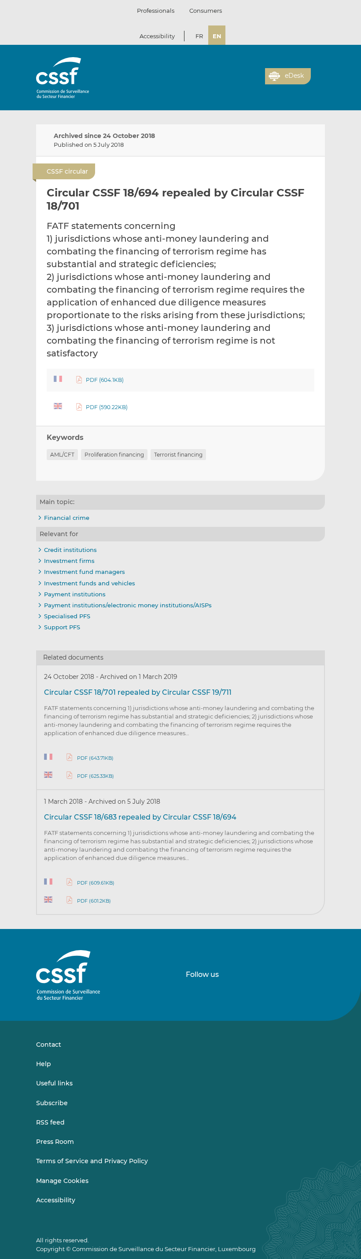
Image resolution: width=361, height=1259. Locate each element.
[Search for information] (244, 81)
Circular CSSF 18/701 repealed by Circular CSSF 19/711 (138, 692)
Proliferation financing (114, 454)
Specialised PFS (67, 616)
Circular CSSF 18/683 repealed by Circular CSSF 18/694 (140, 817)
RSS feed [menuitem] (50, 1122)
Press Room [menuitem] (55, 1142)
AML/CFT (62, 454)
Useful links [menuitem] (54, 1083)
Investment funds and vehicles (89, 583)
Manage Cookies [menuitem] (62, 1181)
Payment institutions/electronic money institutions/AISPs (128, 605)
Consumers (205, 10)
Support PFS (62, 627)
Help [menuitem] (43, 1064)
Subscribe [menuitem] (52, 1103)
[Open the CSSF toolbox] (255, 81)
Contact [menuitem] (48, 1045)
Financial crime (66, 517)
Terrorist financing (178, 454)
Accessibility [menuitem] (55, 1200)
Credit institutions (70, 549)
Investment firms (69, 560)
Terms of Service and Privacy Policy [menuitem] (92, 1161)
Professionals (155, 10)
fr (199, 36)
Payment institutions (75, 594)
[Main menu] (318, 74)
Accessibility (157, 36)
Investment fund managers (84, 571)
